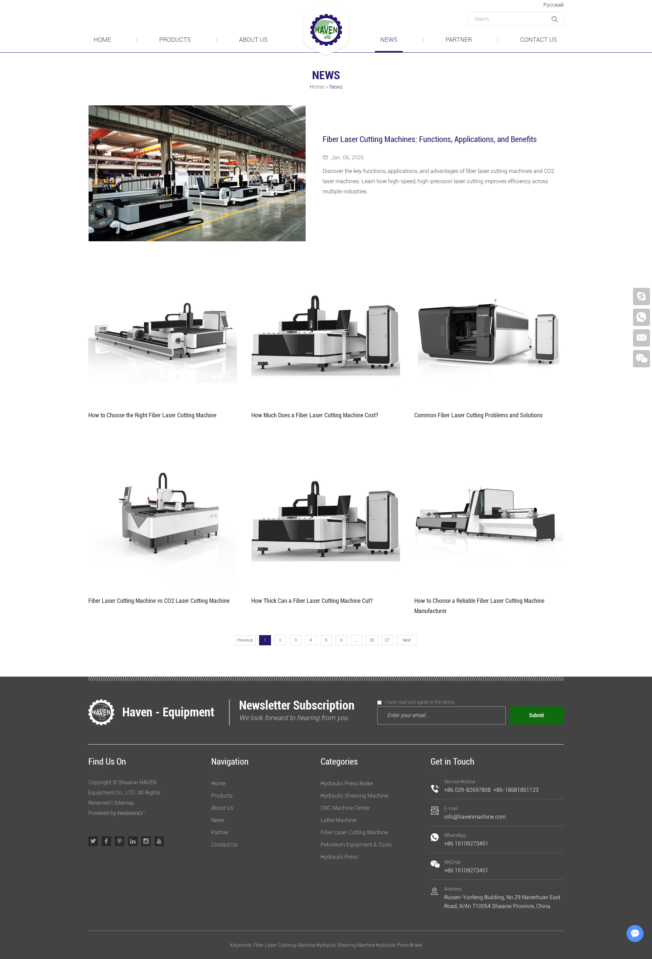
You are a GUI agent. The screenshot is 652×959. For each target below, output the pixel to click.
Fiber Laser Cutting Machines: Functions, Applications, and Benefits (430, 139)
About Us (253, 39)
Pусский (553, 5)
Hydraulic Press (339, 857)
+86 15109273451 (466, 843)
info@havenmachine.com (475, 817)
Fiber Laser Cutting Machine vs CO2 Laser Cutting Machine (159, 600)
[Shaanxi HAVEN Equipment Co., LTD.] (326, 30)
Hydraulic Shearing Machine (354, 795)
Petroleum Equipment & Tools (356, 844)
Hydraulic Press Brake (347, 783)
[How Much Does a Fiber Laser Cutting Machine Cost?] (325, 331)
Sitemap (124, 803)
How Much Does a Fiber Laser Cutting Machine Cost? (314, 415)
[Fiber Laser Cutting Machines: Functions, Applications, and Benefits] (197, 173)
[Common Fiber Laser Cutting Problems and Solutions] (488, 331)
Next (407, 640)
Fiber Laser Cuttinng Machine (284, 945)
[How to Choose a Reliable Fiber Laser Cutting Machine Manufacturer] (488, 516)
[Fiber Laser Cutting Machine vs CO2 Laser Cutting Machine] (162, 516)
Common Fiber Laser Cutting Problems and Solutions (478, 415)
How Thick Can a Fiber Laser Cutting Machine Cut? (312, 600)
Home (102, 39)
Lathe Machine (338, 820)
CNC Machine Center (345, 808)
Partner (459, 39)
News (388, 39)
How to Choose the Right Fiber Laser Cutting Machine (152, 415)
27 (387, 640)
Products (175, 39)
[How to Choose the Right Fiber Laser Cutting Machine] (162, 331)
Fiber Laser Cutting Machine (354, 832)
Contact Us (538, 39)
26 (371, 640)
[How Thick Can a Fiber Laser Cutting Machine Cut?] (325, 516)
